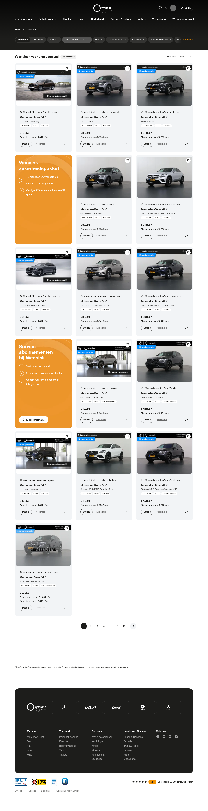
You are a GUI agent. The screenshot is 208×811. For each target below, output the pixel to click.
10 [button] (124, 626)
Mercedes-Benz (35, 736)
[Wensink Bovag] (39, 782)
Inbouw (128, 750)
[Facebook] (158, 736)
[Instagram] (164, 736)
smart (30, 750)
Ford (29, 741)
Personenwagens (68, 736)
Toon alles (188, 39)
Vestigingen (98, 741)
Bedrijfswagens (67, 745)
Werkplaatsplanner (102, 736)
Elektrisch (64, 741)
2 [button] (90, 626)
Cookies (32, 791)
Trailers (63, 754)
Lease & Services (133, 736)
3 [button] (97, 626)
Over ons (19, 791)
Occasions (130, 758)
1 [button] (84, 626)
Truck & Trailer (131, 745)
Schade (128, 741)
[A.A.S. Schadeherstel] (65, 782)
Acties (95, 745)
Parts (126, 754)
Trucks (62, 750)
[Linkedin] (170, 736)
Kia (29, 745)
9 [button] (117, 626)
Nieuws (96, 750)
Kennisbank (98, 754)
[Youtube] (176, 736)
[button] (133, 626)
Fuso (29, 754)
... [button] (111, 626)
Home (18, 29)
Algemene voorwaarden (67, 791)
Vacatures (97, 758)
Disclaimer (46, 791)
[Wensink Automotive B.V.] (104, 8)
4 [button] (104, 626)
